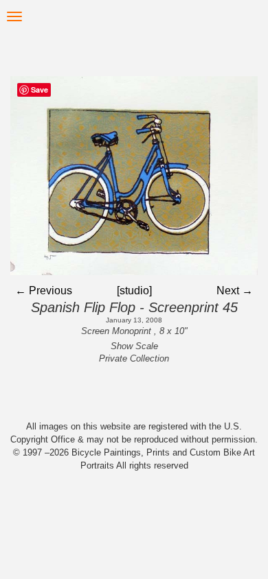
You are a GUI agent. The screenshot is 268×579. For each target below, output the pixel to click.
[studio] (134, 290)
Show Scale (134, 346)
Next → (234, 290)
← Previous (43, 290)
